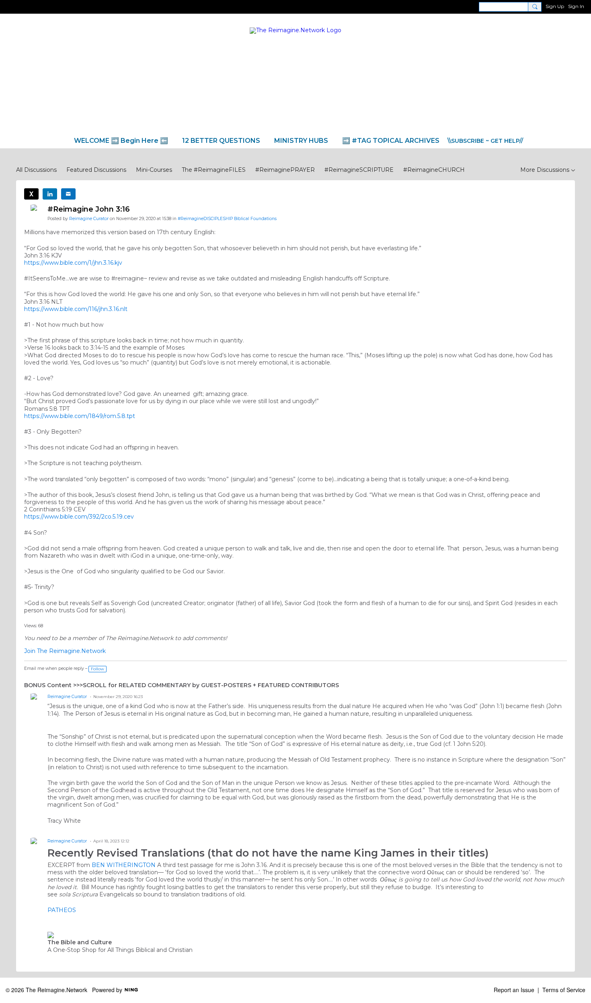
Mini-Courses (154, 169)
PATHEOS (61, 910)
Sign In (576, 6)
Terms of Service (563, 990)
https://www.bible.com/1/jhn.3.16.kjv (73, 262)
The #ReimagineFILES (214, 169)
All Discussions (36, 169)
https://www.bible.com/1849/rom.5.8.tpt (79, 416)
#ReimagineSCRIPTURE (359, 169)
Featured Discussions (96, 169)
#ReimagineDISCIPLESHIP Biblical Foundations (227, 218)
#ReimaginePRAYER (285, 169)
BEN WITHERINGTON (124, 865)
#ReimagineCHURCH (434, 169)
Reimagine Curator (89, 218)
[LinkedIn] (50, 194)
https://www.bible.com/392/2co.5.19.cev (79, 516)
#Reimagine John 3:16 (88, 209)
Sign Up (555, 6)
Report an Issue (514, 990)
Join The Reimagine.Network (65, 651)
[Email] (68, 194)
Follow (97, 668)
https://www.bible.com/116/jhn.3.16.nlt (75, 309)
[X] (31, 194)
